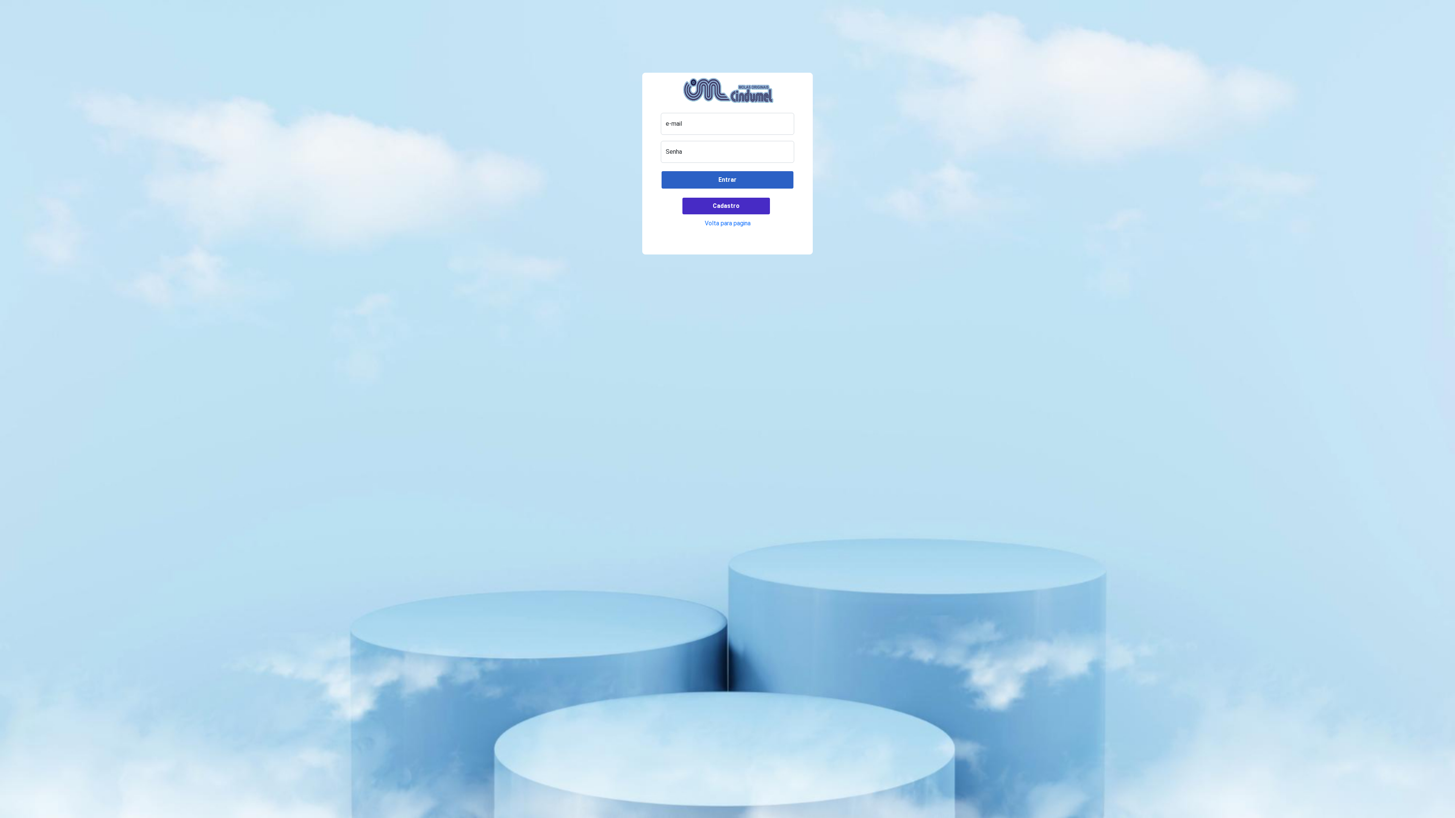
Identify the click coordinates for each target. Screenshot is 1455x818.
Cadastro (726, 205)
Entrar (727, 179)
